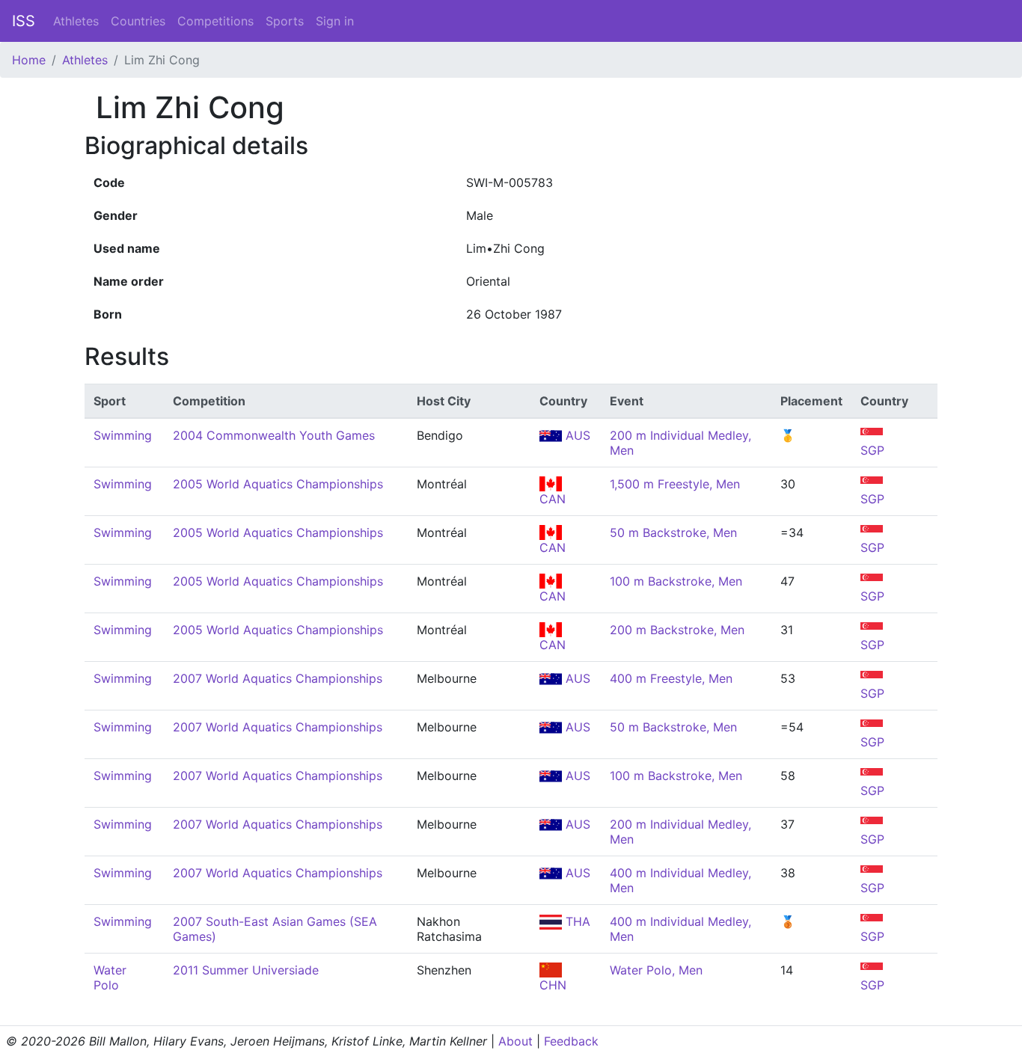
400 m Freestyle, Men (671, 678)
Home (29, 59)
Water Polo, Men (656, 970)
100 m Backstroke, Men (676, 581)
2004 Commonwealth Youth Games (274, 435)
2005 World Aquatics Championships (278, 483)
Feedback (571, 1041)
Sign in (335, 20)
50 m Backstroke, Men (673, 532)
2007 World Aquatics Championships (277, 678)
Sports (285, 20)
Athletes (76, 20)
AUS (576, 435)
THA (576, 921)
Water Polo (110, 977)
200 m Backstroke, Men (677, 629)
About (515, 1041)
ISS (23, 21)
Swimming (123, 435)
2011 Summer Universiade (246, 970)
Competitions (215, 20)
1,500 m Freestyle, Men (675, 483)
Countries (138, 20)
